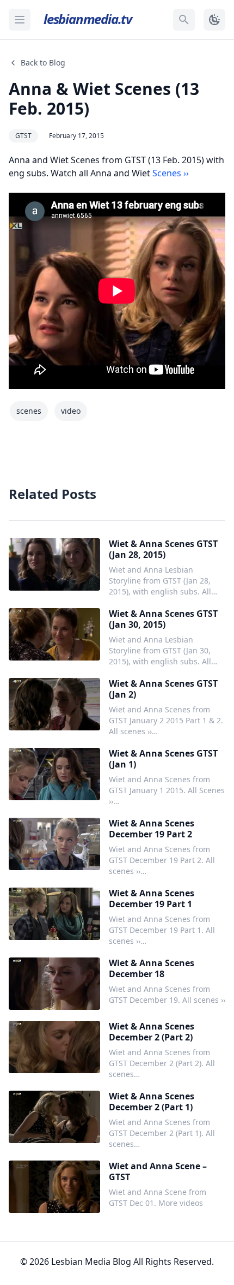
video (71, 411)
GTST (23, 135)
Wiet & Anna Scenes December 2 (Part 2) (151, 1032)
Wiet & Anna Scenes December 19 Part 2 (151, 829)
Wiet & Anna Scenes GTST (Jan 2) (163, 689)
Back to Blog (43, 62)
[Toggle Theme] (214, 20)
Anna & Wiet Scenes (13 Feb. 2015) (104, 99)
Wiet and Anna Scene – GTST (158, 1171)
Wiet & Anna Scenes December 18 (151, 968)
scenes (28, 411)
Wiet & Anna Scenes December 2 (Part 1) (151, 1102)
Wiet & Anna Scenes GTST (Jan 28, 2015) (163, 549)
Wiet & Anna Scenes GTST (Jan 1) (163, 759)
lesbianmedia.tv (88, 19)
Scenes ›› (170, 173)
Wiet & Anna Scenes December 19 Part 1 (151, 898)
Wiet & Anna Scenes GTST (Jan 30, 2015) (163, 619)
